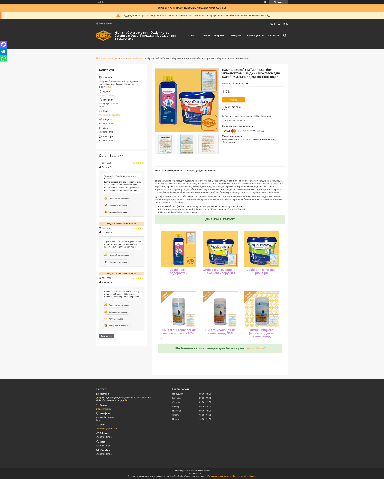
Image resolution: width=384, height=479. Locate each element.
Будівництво (254, 35)
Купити (233, 100)
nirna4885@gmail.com (109, 115)
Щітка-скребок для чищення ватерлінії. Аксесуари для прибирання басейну (122, 183)
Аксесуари (235, 35)
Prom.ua (206, 471)
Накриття (219, 35)
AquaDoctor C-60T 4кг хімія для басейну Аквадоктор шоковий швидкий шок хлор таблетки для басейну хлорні (122, 244)
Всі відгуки (106, 336)
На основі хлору (135, 58)
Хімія (204, 35)
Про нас (272, 35)
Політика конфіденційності (244, 476)
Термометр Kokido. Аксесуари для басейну (120, 177)
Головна (191, 35)
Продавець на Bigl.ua (192, 473)
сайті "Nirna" (255, 348)
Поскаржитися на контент (219, 476)
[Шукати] (284, 35)
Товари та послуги (109, 58)
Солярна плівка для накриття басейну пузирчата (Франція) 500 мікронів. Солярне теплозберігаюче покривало (121, 294)
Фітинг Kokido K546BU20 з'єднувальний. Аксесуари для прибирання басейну (122, 188)
